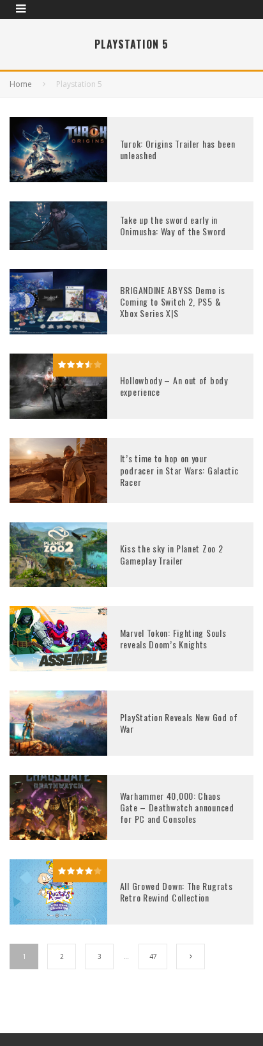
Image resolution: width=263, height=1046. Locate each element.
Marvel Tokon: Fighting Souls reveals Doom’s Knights (173, 638)
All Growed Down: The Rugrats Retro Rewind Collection (176, 891)
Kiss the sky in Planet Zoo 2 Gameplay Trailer (171, 554)
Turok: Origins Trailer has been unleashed (178, 149)
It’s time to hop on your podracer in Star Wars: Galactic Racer (179, 469)
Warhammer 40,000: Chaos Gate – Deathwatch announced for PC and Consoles (177, 807)
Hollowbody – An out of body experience (174, 385)
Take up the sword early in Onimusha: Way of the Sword (173, 225)
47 (153, 956)
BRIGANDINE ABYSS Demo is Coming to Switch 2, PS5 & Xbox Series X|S (172, 301)
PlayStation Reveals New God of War (179, 722)
